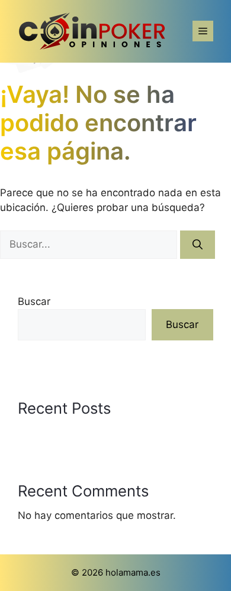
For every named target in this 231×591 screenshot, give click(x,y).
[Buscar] (197, 244)
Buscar (34, 301)
